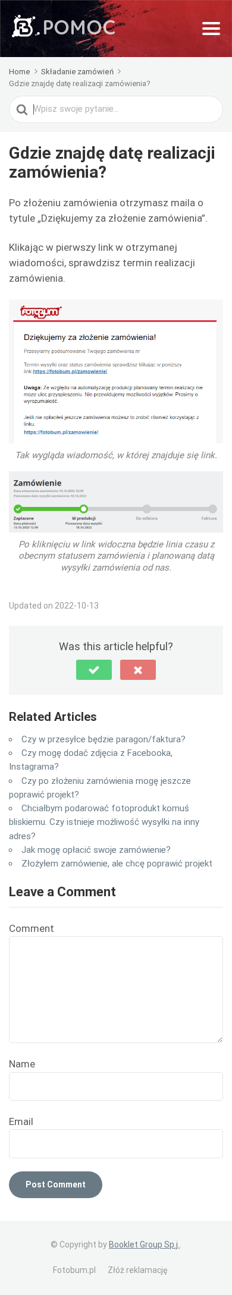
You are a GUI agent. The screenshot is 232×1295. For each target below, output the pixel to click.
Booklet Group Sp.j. (144, 1244)
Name (22, 1064)
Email (21, 1121)
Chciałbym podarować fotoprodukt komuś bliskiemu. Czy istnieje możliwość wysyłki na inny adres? (104, 822)
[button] (94, 670)
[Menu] (211, 28)
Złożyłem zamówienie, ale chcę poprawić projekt (116, 863)
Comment (31, 928)
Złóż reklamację (137, 1270)
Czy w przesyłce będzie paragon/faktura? (103, 739)
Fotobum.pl (74, 1270)
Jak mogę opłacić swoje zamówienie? (96, 850)
